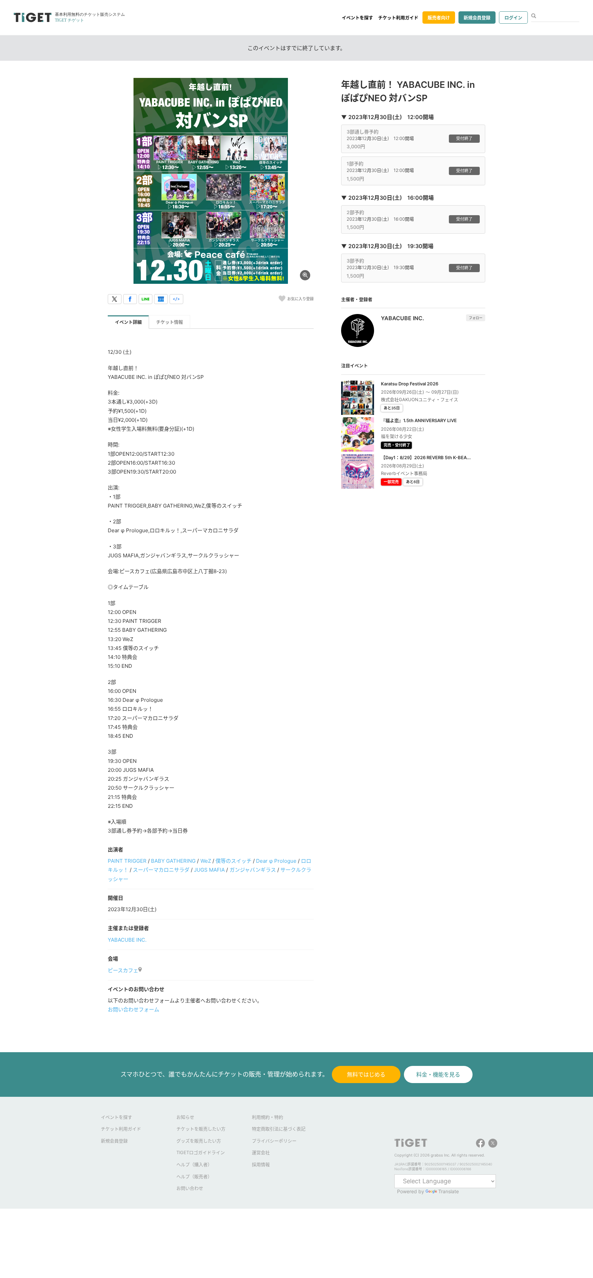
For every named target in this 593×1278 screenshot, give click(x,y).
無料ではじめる (366, 1074)
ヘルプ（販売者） (194, 1176)
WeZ (205, 861)
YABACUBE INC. (127, 940)
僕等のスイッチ (234, 861)
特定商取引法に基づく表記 (278, 1128)
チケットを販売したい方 (200, 1128)
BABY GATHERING (173, 861)
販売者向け (439, 17)
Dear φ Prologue (276, 861)
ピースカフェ (123, 970)
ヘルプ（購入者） (194, 1164)
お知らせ (185, 1117)
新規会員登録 (477, 17)
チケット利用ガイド (398, 17)
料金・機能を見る (438, 1074)
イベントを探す (357, 17)
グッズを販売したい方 (198, 1140)
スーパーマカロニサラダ (161, 870)
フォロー (475, 318)
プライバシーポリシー (274, 1140)
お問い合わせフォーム (133, 1009)
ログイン (513, 17)
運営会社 (261, 1152)
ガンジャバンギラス (253, 870)
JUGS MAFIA (209, 870)
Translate (448, 1191)
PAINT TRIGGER (127, 861)
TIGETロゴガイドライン (200, 1152)
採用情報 (261, 1164)
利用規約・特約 (267, 1117)
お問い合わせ (189, 1188)
